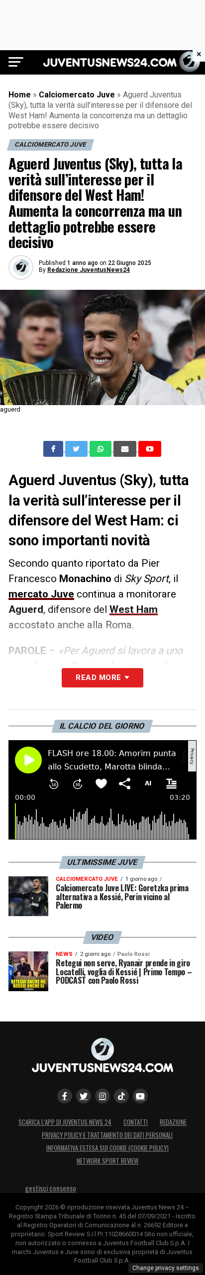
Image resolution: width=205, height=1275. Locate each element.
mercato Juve (41, 594)
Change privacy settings (165, 1268)
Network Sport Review (107, 1161)
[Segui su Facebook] (64, 1096)
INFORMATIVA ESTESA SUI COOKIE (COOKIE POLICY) (107, 1148)
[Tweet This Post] (77, 449)
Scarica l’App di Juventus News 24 (64, 1122)
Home (19, 94)
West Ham (133, 609)
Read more (98, 677)
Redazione (173, 1122)
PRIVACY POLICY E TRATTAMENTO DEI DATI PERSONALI (107, 1135)
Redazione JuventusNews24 (88, 269)
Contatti (135, 1122)
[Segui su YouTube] (140, 1096)
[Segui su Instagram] (102, 1096)
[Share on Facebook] (54, 449)
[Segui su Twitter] (83, 1096)
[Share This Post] (101, 449)
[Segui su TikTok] (121, 1096)
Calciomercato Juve (77, 94)
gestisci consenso (50, 1188)
